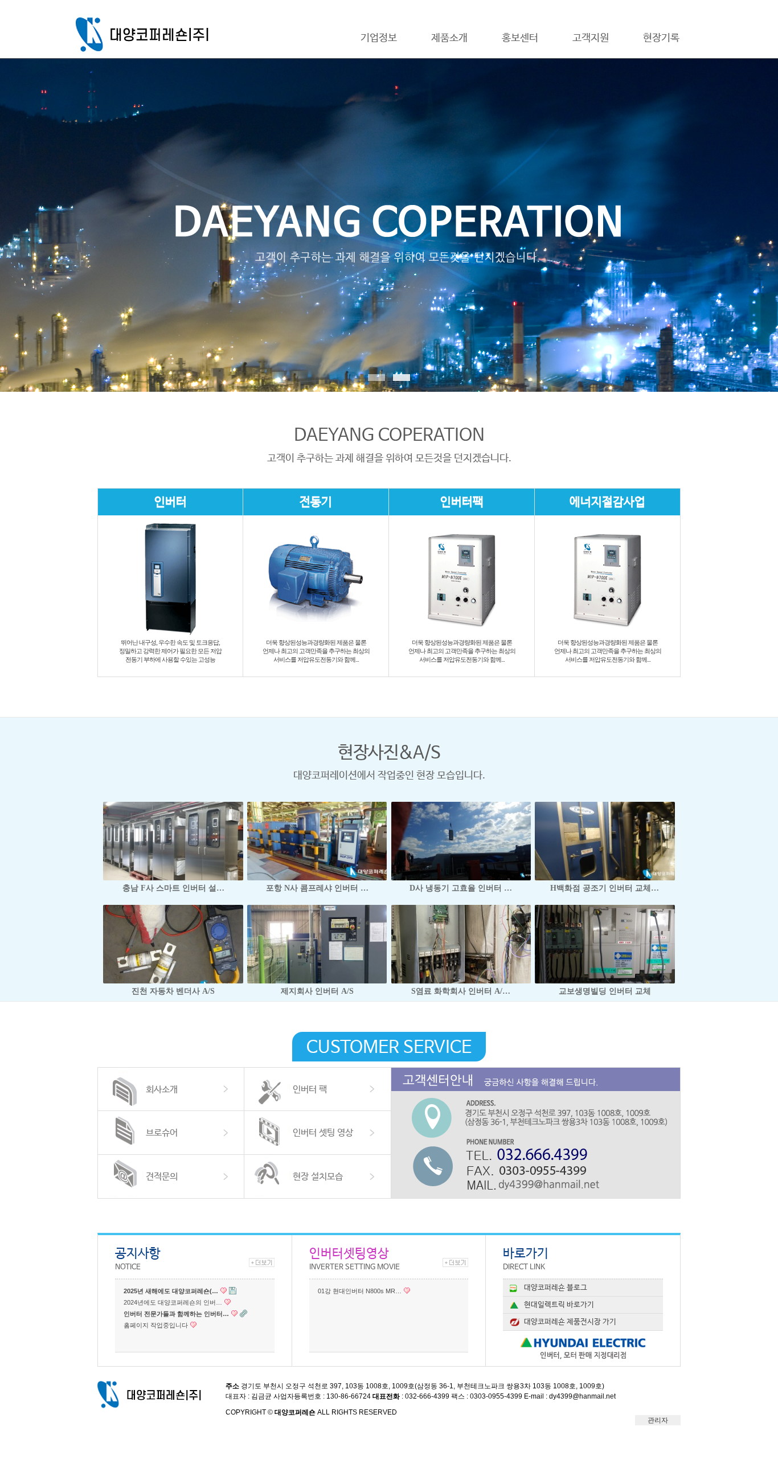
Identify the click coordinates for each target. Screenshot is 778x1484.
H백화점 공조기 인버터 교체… (604, 888)
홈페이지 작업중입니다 (156, 1325)
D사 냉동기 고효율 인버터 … (461, 888)
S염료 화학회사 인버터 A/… (460, 991)
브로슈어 (162, 1133)
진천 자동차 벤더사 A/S (173, 991)
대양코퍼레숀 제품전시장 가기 (570, 1322)
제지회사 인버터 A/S (317, 991)
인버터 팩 (310, 1089)
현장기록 (661, 38)
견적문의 (162, 1176)
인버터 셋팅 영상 (323, 1133)
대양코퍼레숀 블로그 (555, 1288)
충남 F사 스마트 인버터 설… (173, 888)
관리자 (658, 1420)
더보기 (262, 1262)
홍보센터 (520, 38)
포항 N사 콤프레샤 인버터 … (317, 888)
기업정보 (379, 38)
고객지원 (590, 38)
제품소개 (449, 38)
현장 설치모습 (318, 1176)
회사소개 (162, 1089)
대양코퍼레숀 (146, 34)
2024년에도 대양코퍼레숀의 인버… (173, 1302)
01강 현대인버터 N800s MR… (360, 1291)
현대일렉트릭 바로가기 (559, 1305)
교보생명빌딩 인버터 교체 (605, 991)
